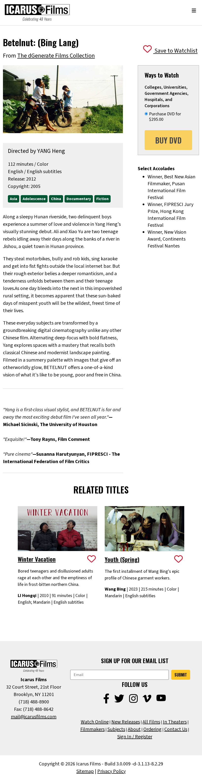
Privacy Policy (111, 771)
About (134, 729)
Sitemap (85, 771)
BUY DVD (168, 140)
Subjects (116, 729)
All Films (151, 721)
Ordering (152, 729)
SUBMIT (180, 675)
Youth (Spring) (122, 559)
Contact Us (175, 729)
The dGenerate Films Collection (56, 55)
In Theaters (175, 721)
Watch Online (95, 721)
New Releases (125, 721)
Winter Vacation (37, 558)
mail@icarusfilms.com (33, 716)
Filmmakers (92, 729)
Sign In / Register (134, 736)
